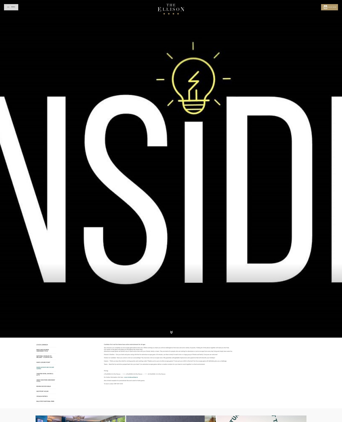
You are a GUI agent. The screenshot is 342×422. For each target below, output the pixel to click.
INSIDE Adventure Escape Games (45, 368)
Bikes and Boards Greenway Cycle (42, 350)
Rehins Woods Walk (43, 386)
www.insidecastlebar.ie (131, 377)
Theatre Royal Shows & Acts (44, 374)
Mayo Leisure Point (43, 362)
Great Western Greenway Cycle (45, 380)
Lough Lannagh (42, 344)
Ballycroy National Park (45, 401)
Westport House (42, 391)
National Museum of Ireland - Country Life (44, 356)
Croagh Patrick (42, 396)
